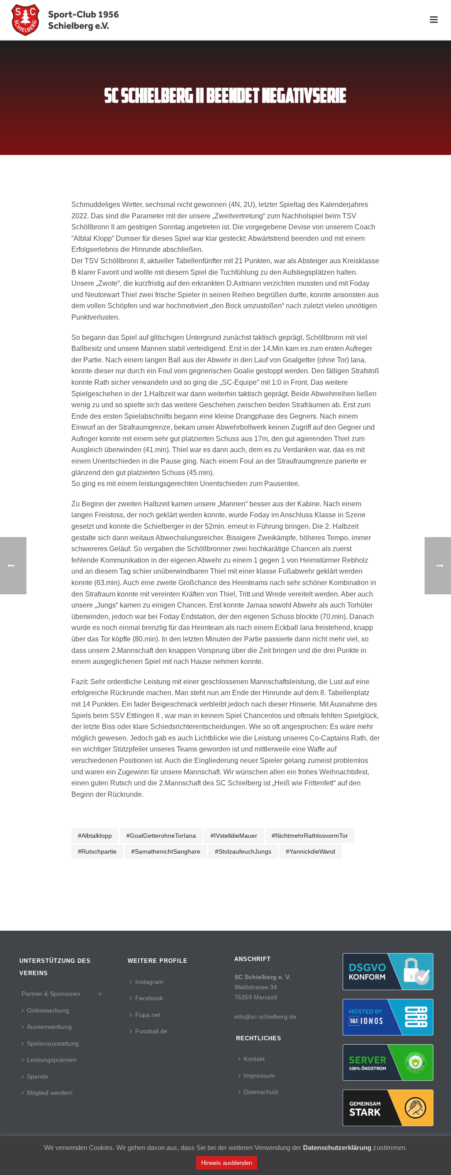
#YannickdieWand (310, 851)
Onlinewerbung (48, 1010)
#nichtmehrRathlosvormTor (310, 835)
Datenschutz (261, 1091)
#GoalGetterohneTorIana (161, 835)
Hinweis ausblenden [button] (226, 1163)
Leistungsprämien (52, 1059)
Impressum (259, 1075)
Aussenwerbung (49, 1026)
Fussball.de (151, 1031)
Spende (37, 1076)
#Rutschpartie (97, 851)
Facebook (149, 998)
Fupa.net (147, 1014)
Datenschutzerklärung (337, 1147)
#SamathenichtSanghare (165, 851)
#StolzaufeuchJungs (243, 851)
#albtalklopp (95, 835)
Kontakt (254, 1058)
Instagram (149, 981)
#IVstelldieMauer (234, 835)
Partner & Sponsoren (51, 993)
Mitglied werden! (50, 1092)
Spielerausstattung (53, 1043)
